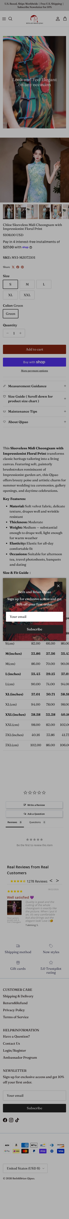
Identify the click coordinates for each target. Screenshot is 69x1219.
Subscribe (34, 629)
